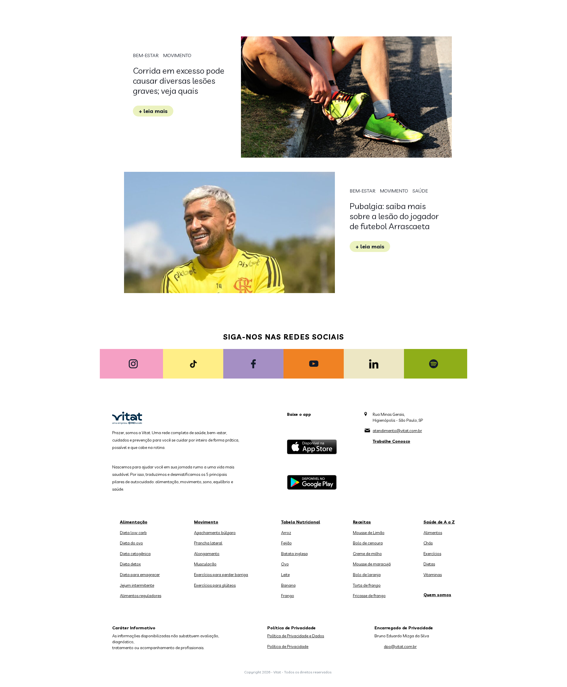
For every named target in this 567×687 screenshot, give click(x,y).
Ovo (285, 564)
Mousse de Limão (368, 532)
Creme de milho (367, 553)
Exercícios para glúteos (215, 585)
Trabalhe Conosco (391, 441)
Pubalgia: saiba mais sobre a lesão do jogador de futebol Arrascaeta (394, 216)
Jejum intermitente (137, 585)
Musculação (205, 564)
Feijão (286, 543)
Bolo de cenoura (368, 543)
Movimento (177, 55)
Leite (285, 574)
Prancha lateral (208, 543)
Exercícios (432, 553)
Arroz (286, 532)
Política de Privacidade (287, 646)
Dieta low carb (133, 532)
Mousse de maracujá (372, 564)
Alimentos (432, 532)
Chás (428, 543)
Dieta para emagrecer (140, 574)
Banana (288, 585)
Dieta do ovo (131, 543)
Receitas (362, 522)
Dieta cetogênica (135, 553)
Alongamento (206, 553)
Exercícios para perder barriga (221, 574)
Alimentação (133, 522)
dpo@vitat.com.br (400, 646)
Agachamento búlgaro (215, 532)
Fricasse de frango (369, 595)
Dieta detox (130, 564)
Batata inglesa (294, 553)
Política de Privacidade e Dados (295, 635)
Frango (287, 595)
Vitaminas (432, 574)
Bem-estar (146, 55)
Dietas (429, 564)
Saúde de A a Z (439, 522)
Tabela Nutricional (300, 522)
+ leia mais (153, 111)
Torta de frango (367, 585)
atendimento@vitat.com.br (397, 430)
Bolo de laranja (367, 574)
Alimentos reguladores (140, 595)
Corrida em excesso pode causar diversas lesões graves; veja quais (178, 80)
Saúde (420, 191)
